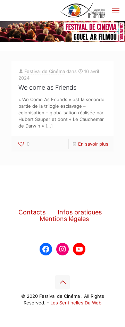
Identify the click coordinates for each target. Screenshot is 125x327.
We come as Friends (47, 87)
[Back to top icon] (62, 282)
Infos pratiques (80, 212)
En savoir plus (93, 144)
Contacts (31, 212)
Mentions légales (64, 218)
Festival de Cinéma (44, 71)
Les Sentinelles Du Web (75, 302)
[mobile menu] (116, 10)
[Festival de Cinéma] (82, 10)
